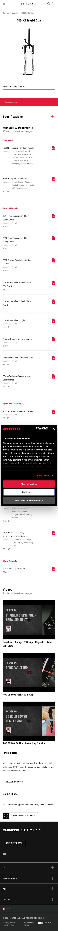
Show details (42, 475)
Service (29, 4)
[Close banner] (54, 429)
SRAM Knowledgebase (23, 816)
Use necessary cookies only (29, 500)
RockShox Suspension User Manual (18, 156)
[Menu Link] (4, 4)
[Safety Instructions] (53, 534)
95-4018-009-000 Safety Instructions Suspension (17, 511)
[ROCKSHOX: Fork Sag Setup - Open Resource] (29, 672)
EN (6, 909)
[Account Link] (53, 4)
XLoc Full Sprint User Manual (18, 185)
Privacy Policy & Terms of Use (9, 924)
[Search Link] (48, 4)
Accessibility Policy (29, 924)
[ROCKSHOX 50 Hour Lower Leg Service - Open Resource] (29, 721)
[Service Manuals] (53, 218)
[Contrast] (40, 923)
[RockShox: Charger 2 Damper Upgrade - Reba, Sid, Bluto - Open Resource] (29, 619)
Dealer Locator (14, 782)
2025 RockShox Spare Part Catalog (18, 414)
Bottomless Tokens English (14, 323)
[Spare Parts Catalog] (53, 413)
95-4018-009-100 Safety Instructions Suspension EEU (18, 541)
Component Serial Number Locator (18, 361)
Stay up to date (14, 843)
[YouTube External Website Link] (4, 854)
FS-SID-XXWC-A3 (28, 13)
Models (15, 13)
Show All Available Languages (19, 131)
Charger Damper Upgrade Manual (17, 342)
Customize (27, 492)
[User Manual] (53, 150)
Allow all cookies (29, 484)
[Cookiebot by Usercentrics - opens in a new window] (36, 429)
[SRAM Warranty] (53, 570)
